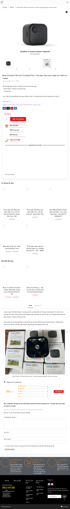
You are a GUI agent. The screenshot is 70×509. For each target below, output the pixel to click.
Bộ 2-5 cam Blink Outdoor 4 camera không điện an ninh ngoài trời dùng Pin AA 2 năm (12, 290)
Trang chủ (5, 7)
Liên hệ (27, 502)
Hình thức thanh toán (29, 498)
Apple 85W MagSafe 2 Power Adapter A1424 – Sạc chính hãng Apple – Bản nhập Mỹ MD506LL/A (58, 213)
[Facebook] (49, 484)
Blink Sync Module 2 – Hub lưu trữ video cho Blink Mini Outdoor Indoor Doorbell (35, 289)
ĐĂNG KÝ (64, 497)
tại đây (43, 473)
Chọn (12, 253)
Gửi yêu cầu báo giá (40, 493)
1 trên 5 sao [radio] (33, 412)
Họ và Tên (7, 432)
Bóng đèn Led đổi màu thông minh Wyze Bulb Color (11, 247)
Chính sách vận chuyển (15, 473)
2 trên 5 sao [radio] (33, 412)
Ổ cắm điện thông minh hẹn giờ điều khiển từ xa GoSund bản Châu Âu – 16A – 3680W (35, 248)
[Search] (67, 2)
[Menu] (2, 2)
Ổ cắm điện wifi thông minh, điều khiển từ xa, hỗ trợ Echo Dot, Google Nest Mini (35, 212)
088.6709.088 (15, 139)
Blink (9, 101)
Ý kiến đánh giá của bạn (10, 417)
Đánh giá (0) (38, 305)
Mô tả (30, 305)
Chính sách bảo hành (64, 470)
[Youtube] (52, 484)
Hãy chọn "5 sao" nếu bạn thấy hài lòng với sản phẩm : (17, 413)
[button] (66, 12)
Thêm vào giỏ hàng (18, 119)
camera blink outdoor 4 (28, 104)
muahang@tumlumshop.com (8, 491)
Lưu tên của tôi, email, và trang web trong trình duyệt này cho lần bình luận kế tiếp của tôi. (30, 446)
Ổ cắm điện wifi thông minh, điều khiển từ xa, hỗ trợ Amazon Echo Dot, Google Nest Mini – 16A (12, 213)
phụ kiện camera (36, 104)
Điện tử (11, 7)
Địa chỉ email (7, 439)
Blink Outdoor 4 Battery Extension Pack (14, 104)
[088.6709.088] (6, 140)
